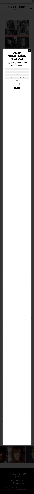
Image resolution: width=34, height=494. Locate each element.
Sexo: (17, 80)
